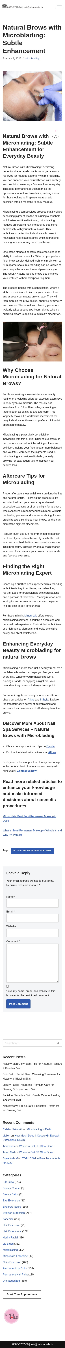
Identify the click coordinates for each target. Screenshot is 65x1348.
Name (10, 896)
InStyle (44, 699)
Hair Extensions (12, 1231)
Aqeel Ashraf (10, 1158)
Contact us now (27, 770)
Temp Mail (9, 1152)
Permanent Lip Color (15, 1268)
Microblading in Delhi (39, 1129)
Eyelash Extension (14, 1212)
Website (11, 926)
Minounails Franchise (15, 1255)
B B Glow (8, 1181)
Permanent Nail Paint (15, 1274)
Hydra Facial (10, 1237)
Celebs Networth (12, 1129)
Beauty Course (11, 1188)
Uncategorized (11, 1280)
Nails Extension (12, 1262)
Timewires (9, 1146)
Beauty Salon (10, 1194)
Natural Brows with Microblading (32, 851)
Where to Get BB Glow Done (36, 1146)
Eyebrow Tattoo (12, 1206)
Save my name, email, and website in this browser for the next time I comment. (30, 993)
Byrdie (50, 746)
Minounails (30, 615)
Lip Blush (8, 1243)
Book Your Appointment (22, 1294)
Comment (13, 941)
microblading (32, 58)
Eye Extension (11, 1200)
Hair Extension (11, 1225)
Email (10, 911)
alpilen (6, 1135)
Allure (31, 699)
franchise (8, 1218)
